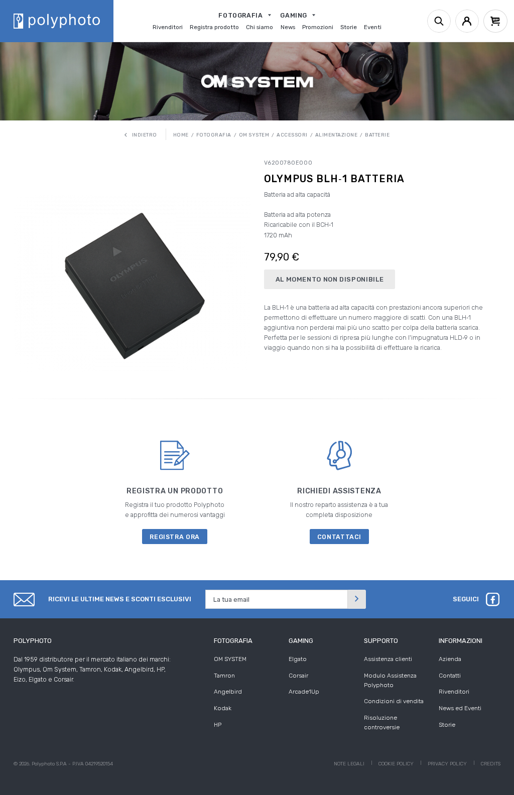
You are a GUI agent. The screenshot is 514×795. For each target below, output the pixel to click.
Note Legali (349, 764)
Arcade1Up (304, 691)
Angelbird (228, 691)
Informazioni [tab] (460, 640)
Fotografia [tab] (233, 640)
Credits (490, 764)
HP (217, 724)
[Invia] (357, 599)
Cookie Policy (396, 764)
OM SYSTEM (230, 659)
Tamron (224, 675)
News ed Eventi (460, 708)
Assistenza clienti (388, 659)
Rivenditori (454, 691)
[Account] (467, 21)
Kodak (222, 708)
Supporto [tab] (381, 640)
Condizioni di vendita (394, 701)
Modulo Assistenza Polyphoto (390, 680)
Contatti (450, 675)
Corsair (298, 675)
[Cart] (495, 21)
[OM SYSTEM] (257, 81)
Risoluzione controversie (382, 722)
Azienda (450, 659)
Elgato (298, 659)
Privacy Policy (447, 764)
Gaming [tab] (301, 640)
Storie (447, 724)
